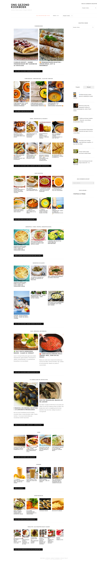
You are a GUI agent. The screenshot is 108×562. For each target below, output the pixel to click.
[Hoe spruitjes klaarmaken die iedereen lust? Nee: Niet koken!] (56, 301)
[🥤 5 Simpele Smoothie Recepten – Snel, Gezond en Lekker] (19, 478)
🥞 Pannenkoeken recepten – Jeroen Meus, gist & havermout (50, 64)
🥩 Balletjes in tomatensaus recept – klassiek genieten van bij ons (25, 540)
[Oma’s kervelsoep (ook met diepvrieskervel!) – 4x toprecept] (75, 163)
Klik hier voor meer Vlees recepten (25, 457)
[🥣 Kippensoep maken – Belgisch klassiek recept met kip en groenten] (45, 187)
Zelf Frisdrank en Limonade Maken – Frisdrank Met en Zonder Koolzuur (57, 481)
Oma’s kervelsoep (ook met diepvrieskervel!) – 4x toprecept (82, 162)
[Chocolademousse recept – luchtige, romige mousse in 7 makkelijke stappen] (43, 536)
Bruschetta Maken (57, 510)
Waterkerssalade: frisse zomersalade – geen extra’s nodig (38, 296)
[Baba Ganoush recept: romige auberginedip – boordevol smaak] (19, 509)
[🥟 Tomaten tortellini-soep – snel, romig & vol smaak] (32, 208)
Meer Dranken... (19, 488)
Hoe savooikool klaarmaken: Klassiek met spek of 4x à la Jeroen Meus (83, 131)
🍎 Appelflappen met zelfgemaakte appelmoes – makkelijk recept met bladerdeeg (19, 157)
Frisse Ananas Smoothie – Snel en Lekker (44, 480)
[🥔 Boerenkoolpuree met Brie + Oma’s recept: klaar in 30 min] (17, 536)
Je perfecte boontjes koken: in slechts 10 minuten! (37, 278)
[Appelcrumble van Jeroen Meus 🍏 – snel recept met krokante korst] (32, 153)
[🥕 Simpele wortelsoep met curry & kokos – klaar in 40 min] (45, 208)
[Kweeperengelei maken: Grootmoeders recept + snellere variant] (45, 132)
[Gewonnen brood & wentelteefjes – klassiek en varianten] (32, 132)
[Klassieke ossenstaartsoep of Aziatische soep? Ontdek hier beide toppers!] (19, 187)
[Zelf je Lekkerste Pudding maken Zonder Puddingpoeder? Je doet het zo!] (58, 132)
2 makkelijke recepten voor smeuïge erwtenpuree (54, 242)
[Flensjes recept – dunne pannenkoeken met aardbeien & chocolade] (26, 60)
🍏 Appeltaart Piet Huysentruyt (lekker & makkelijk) (57, 156)
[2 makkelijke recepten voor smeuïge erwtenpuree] (56, 239)
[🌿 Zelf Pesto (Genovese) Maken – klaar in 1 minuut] (26, 349)
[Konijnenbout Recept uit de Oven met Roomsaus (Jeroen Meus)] (58, 446)
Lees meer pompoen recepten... (23, 111)
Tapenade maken (43, 510)
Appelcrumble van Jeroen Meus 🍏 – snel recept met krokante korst (31, 157)
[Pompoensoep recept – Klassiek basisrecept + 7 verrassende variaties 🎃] (39, 101)
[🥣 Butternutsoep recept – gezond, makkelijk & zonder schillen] (74, 96)
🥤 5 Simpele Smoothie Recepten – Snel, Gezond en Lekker (19, 481)
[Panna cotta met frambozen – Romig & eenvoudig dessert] (51, 536)
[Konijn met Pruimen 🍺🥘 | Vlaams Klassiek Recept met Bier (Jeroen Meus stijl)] (32, 446)
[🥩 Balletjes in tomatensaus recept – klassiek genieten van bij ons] (26, 536)
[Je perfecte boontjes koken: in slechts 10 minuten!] (39, 275)
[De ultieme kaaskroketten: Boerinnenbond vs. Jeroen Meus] (32, 509)
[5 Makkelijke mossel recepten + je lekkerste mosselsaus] (26, 406)
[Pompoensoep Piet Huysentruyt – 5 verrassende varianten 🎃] (56, 101)
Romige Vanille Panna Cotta (59, 538)
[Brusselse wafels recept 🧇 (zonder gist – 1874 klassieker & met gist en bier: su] (45, 153)
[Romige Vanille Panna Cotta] (60, 536)
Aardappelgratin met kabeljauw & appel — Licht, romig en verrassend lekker (20, 248)
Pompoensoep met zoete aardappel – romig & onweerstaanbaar (21, 104)
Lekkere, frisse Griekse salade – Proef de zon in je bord (21, 317)
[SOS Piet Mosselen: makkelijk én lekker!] (50, 398)
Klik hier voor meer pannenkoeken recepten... (28, 71)
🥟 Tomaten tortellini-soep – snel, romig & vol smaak (31, 211)
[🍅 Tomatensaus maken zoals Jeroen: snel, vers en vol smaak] (51, 352)
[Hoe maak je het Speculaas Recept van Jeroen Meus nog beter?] (19, 132)
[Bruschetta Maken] (58, 509)
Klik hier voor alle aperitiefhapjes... (25, 519)
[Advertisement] (83, 56)
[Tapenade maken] (45, 509)
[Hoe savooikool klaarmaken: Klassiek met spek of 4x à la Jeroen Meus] (75, 131)
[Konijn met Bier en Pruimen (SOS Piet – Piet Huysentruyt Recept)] (45, 446)
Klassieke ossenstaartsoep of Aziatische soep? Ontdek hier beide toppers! (19, 190)
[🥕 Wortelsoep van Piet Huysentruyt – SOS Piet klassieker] (58, 187)
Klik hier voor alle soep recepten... (25, 219)
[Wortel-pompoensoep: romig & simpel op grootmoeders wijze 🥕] (58, 208)
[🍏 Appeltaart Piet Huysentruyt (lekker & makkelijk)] (58, 153)
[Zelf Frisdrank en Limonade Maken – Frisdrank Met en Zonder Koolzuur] (58, 478)
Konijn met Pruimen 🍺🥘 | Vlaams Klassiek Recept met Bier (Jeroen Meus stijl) (32, 449)
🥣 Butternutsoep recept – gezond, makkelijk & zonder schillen (83, 96)
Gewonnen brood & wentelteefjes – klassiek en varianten (32, 135)
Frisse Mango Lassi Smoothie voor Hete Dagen (32, 480)
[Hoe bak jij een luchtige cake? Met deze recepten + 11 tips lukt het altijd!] (75, 142)
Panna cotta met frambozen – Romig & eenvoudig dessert (51, 540)
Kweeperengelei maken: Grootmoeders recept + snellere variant (44, 136)
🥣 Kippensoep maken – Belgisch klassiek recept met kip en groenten (44, 190)
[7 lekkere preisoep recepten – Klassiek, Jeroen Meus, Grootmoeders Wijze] (75, 120)
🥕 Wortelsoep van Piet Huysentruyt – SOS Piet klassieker (57, 189)
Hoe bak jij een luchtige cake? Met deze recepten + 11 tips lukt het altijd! (83, 142)
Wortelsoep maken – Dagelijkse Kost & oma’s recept (19, 210)
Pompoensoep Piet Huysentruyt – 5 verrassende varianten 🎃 (55, 104)
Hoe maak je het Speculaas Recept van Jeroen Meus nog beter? (19, 135)
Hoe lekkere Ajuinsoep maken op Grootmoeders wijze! (32, 189)
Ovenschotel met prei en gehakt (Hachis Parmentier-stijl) (19, 448)
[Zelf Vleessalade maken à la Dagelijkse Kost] (56, 275)
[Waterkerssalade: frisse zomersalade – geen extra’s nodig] (39, 294)
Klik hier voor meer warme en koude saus (27, 372)
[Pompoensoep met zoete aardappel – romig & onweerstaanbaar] (22, 101)
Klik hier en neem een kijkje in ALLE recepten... (28, 549)
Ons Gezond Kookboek (20, 6)
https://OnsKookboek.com (55, 559)
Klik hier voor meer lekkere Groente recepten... (28, 323)
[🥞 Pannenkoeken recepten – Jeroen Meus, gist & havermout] (51, 60)
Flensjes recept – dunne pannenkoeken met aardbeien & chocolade (25, 64)
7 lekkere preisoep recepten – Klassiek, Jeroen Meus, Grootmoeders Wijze (83, 120)
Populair (78, 87)
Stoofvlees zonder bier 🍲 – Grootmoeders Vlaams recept (35, 540)
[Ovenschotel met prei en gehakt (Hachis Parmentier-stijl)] (19, 446)
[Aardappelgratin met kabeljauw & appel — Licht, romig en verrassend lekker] (22, 244)
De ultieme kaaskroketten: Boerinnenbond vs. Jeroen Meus (32, 512)
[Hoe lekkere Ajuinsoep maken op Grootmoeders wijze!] (32, 187)
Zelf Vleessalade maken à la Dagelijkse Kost (55, 277)
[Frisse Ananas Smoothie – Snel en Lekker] (45, 478)
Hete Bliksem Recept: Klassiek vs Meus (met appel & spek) (37, 243)
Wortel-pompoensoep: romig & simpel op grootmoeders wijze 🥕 (57, 211)
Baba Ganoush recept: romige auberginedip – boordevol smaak (18, 512)
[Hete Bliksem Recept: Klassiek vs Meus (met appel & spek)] (39, 240)
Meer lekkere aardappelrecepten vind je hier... (28, 255)
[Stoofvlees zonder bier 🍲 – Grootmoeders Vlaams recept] (34, 536)
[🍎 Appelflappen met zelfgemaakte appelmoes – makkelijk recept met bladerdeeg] (19, 153)
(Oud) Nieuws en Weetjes (79, 193)
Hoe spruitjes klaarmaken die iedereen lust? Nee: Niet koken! (56, 303)
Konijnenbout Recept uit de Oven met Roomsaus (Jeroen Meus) (57, 449)
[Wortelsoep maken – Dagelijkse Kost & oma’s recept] (19, 208)
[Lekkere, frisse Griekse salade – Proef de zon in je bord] (22, 314)
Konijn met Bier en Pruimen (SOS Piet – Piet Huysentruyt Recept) (44, 449)
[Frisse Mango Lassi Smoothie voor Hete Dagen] (32, 478)
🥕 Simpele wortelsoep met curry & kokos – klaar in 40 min (43, 211)
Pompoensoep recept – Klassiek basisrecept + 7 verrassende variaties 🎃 (38, 104)
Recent (89, 87)
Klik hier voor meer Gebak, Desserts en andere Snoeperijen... (32, 165)
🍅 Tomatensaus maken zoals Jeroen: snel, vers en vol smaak (50, 355)
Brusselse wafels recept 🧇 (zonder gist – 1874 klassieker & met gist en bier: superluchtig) (44, 158)
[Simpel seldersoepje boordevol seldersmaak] (75, 152)
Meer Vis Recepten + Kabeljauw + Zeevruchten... (28, 424)
